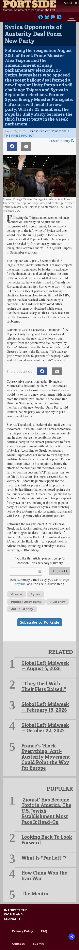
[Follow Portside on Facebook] (40, 18)
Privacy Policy (22, 931)
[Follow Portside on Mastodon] (53, 18)
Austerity (57, 602)
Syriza (35, 594)
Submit (38, 944)
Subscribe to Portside (39, 622)
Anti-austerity (22, 609)
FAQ (44, 931)
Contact (18, 944)
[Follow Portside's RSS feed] (59, 18)
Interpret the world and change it (15, 914)
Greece (16, 594)
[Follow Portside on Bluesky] (47, 18)
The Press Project (19, 135)
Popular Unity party (26, 602)
